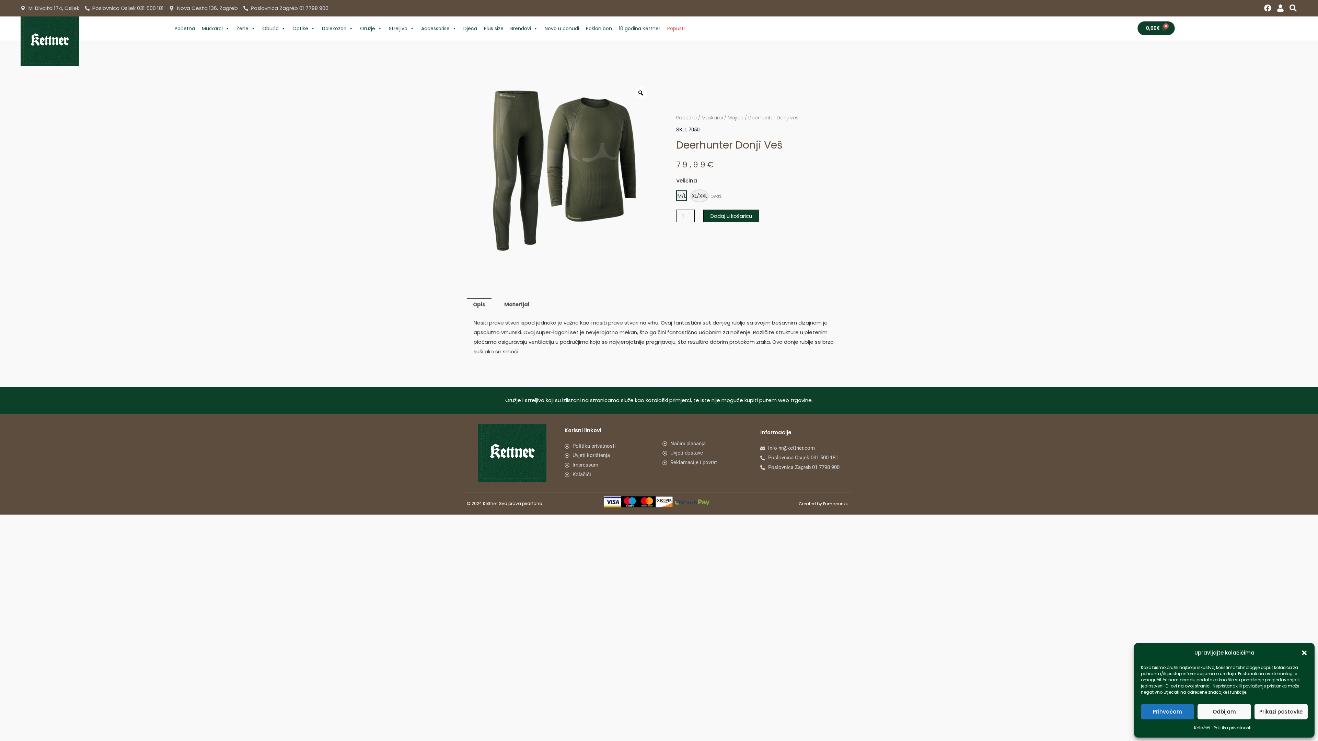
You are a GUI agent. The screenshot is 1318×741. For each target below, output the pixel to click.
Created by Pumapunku (823, 504)
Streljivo (398, 28)
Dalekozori (334, 28)
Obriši (716, 196)
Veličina (686, 180)
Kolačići (1202, 728)
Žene (242, 28)
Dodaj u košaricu (731, 216)
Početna (185, 28)
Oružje (367, 28)
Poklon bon (599, 28)
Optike (300, 28)
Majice (735, 117)
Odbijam (1224, 711)
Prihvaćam (1167, 711)
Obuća (270, 28)
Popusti (676, 28)
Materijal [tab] (517, 304)
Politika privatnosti (1232, 728)
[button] (1304, 652)
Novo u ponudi (562, 28)
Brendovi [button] (520, 28)
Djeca (470, 28)
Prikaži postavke (1281, 711)
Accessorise (435, 28)
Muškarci (212, 28)
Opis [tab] (479, 304)
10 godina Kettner (639, 28)
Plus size (494, 28)
